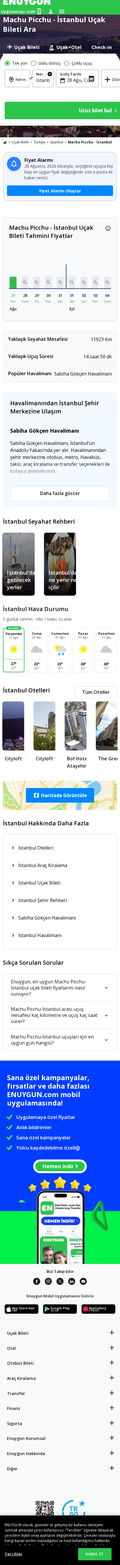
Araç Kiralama (21, 1378)
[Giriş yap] (51, 11)
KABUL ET (95, 1554)
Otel (11, 1348)
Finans (13, 1408)
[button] (13, 282)
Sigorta (14, 1423)
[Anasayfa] (5, 142)
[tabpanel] (60, 90)
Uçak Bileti (20, 142)
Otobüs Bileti (20, 1363)
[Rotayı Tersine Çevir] (31, 79)
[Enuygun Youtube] (83, 1282)
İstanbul (56, 142)
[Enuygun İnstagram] (48, 1282)
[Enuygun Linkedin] (71, 1282)
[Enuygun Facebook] (36, 1282)
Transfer (16, 1393)
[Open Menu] (62, 11)
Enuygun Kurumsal (26, 1438)
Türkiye (39, 142)
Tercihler (13, 1554)
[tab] (23, 47)
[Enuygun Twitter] (60, 1282)
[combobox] (20, 83)
